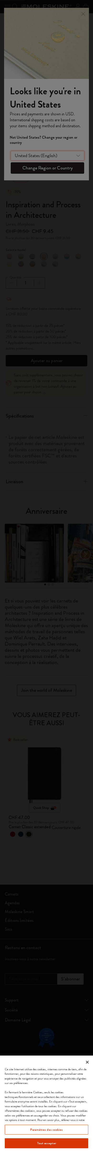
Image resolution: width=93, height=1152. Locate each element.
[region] (46, 1104)
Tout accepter (46, 1143)
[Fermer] (87, 1062)
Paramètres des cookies (46, 1129)
